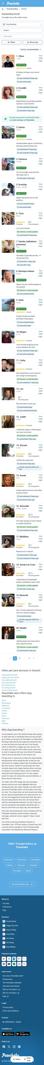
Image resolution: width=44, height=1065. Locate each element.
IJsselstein (6, 708)
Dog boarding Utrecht (10, 675)
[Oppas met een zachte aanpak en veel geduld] (22, 282)
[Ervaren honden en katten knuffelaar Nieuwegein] (22, 313)
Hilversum (5, 718)
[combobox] (22, 24)
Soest (4, 716)
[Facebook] (4, 1047)
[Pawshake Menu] (3, 3)
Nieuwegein (6, 703)
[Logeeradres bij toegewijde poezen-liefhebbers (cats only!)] (22, 576)
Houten (4, 711)
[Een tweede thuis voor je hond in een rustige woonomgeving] (22, 371)
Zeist (4, 700)
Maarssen (5, 706)
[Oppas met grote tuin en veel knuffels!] (22, 195)
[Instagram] (14, 1047)
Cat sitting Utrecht (8, 685)
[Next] (34, 658)
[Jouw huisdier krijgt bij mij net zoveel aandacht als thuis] (22, 343)
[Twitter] (9, 1047)
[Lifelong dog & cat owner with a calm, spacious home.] (22, 639)
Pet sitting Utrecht (8, 688)
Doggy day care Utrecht (10, 677)
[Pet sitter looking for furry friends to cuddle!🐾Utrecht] (22, 518)
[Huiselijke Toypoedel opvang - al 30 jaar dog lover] (22, 253)
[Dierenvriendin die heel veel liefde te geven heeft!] (22, 487)
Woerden (5, 724)
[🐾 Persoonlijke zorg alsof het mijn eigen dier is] (22, 168)
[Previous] (10, 658)
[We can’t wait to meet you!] (22, 400)
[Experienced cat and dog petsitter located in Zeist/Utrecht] (22, 99)
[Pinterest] (19, 1047)
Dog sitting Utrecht (9, 683)
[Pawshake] (13, 3)
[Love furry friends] (22, 224)
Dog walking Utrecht (9, 680)
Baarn (4, 721)
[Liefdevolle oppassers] (22, 457)
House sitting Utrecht (10, 690)
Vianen (4, 713)
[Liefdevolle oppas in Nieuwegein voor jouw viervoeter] (22, 428)
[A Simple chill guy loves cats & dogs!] (22, 69)
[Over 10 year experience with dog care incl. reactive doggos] (22, 608)
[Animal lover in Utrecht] (22, 547)
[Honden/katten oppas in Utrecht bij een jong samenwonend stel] (22, 140)
